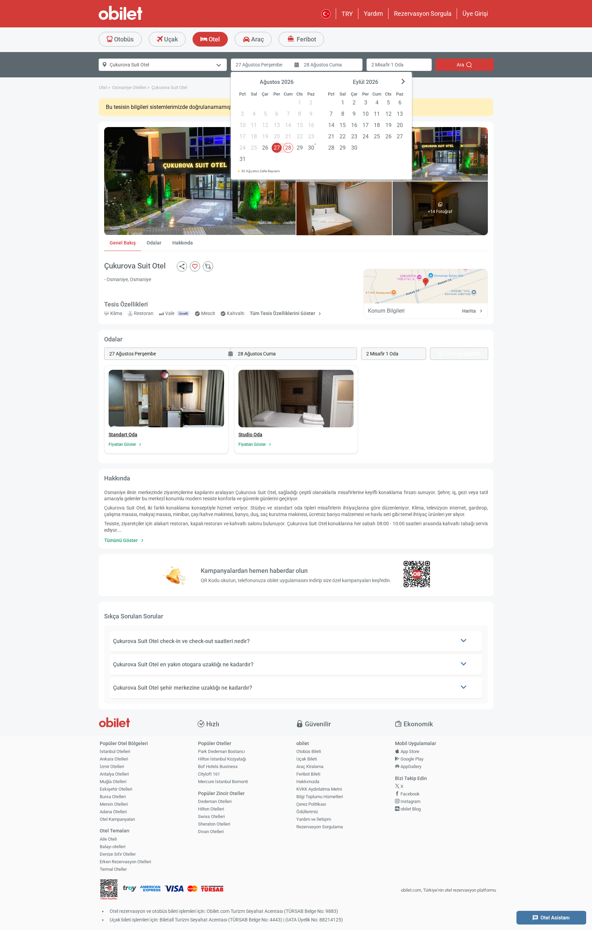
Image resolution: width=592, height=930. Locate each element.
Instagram (409, 801)
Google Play (411, 759)
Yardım (373, 13)
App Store (409, 751)
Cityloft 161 (209, 774)
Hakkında (182, 243)
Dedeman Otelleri (215, 801)
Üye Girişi (475, 13)
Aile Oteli (108, 839)
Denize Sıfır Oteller (118, 854)
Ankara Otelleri (114, 759)
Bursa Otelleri (113, 796)
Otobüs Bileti (308, 751)
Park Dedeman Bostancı (221, 751)
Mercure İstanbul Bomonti (223, 781)
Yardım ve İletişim (313, 819)
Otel (213, 39)
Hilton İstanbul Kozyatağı (222, 759)
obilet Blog (410, 809)
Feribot (305, 39)
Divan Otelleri (211, 831)
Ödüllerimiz (307, 811)
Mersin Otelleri (114, 804)
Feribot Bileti (308, 774)
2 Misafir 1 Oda (387, 64)
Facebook (409, 793)
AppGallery (410, 766)
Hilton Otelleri (211, 809)
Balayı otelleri (112, 846)
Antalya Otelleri (114, 774)
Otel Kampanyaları (117, 819)
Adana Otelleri (113, 811)
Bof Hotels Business (218, 766)
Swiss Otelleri (211, 816)
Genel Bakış (123, 243)
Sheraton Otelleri (214, 824)
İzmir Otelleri (112, 766)
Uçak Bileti (306, 759)
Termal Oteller (113, 869)
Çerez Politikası (311, 804)
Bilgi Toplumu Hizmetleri (319, 796)
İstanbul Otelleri (115, 751)
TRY (347, 13)
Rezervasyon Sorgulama (319, 826)
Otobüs (123, 39)
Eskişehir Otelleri (116, 789)
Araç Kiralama (309, 766)
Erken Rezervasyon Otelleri (125, 861)
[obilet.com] (137, 19)
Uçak (170, 39)
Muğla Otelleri (113, 781)
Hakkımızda (307, 781)
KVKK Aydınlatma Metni (319, 789)
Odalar (154, 243)
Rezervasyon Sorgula (423, 13)
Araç (257, 39)
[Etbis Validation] (109, 890)
